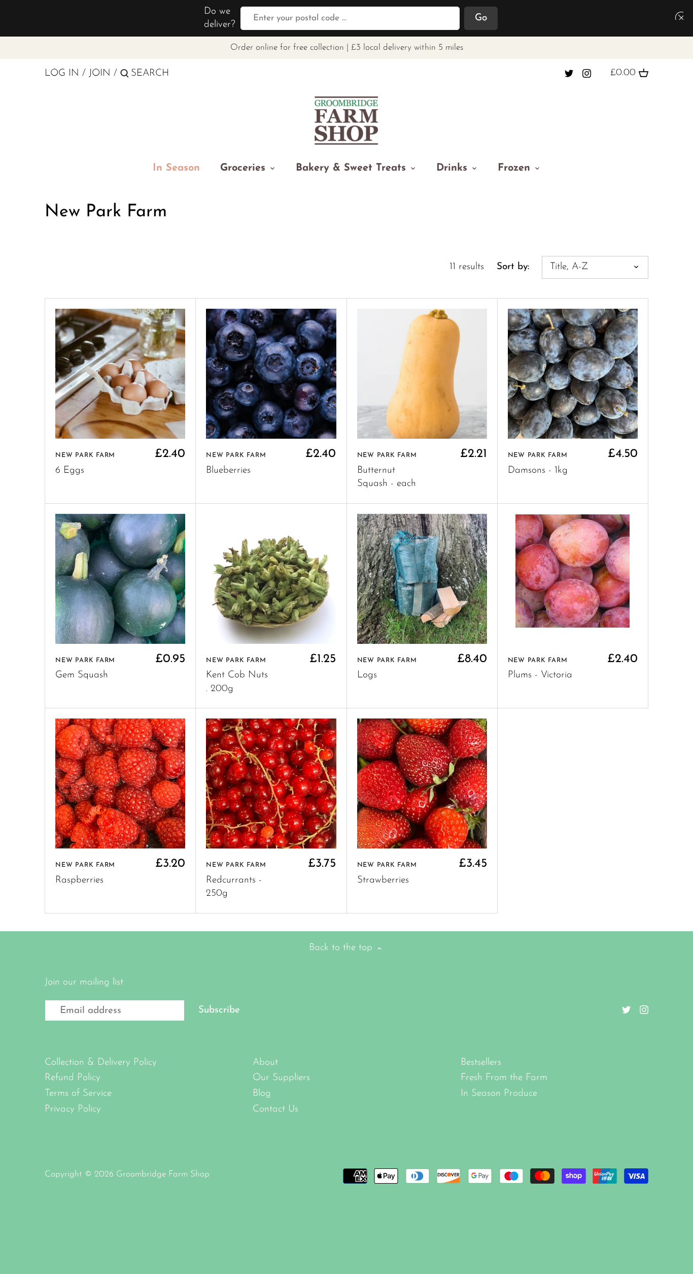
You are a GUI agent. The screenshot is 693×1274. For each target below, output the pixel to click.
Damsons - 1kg (538, 463)
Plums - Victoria (540, 668)
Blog (262, 1093)
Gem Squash (85, 668)
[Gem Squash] (120, 579)
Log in (62, 73)
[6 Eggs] (120, 374)
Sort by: (513, 267)
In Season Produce (499, 1093)
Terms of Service (78, 1093)
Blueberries (236, 463)
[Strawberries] (422, 783)
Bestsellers (481, 1062)
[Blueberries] (271, 374)
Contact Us (275, 1109)
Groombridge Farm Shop (163, 1174)
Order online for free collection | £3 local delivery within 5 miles (346, 47)
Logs (387, 668)
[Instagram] (586, 73)
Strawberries (387, 873)
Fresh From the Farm (504, 1078)
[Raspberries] (120, 783)
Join (100, 73)
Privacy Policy (73, 1109)
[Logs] (422, 579)
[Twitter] (569, 73)
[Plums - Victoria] (573, 571)
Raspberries (85, 873)
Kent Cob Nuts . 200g (237, 675)
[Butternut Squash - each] (422, 374)
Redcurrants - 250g (236, 880)
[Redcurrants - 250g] (271, 783)
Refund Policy (72, 1078)
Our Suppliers (281, 1078)
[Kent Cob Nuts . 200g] (271, 579)
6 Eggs (85, 463)
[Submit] (124, 75)
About (265, 1062)
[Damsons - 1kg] (573, 374)
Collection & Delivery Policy (101, 1062)
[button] (677, 15)
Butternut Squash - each (387, 470)
